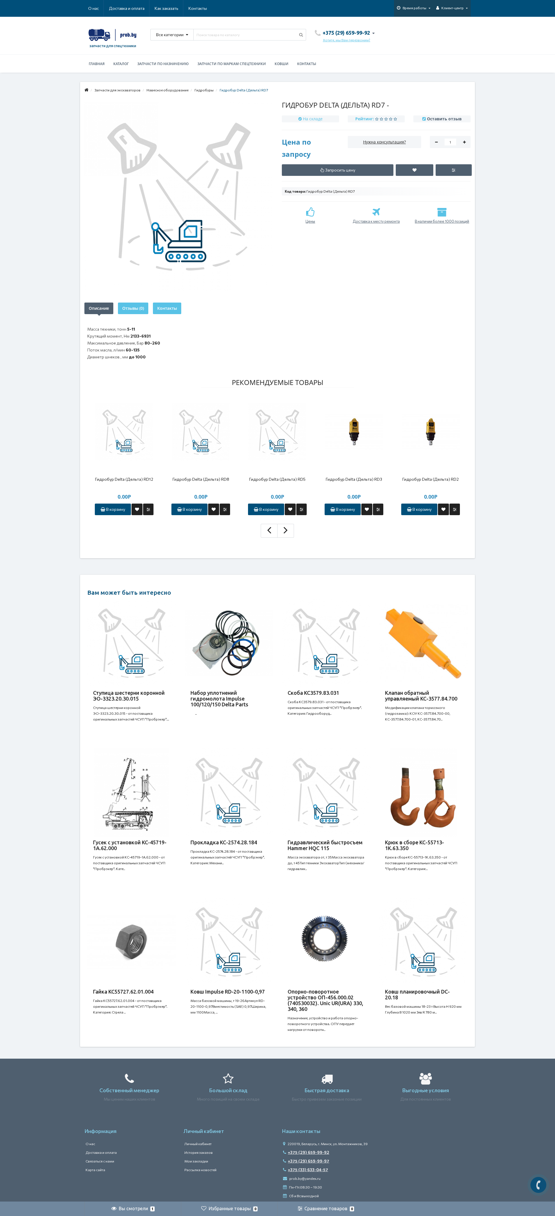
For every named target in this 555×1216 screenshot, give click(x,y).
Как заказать (166, 8)
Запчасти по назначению (163, 63)
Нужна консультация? (384, 142)
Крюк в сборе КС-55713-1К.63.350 (414, 845)
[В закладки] (137, 509)
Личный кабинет (198, 1144)
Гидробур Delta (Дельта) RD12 (124, 479)
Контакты (197, 8)
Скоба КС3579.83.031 (313, 693)
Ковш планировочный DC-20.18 (417, 994)
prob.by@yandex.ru (305, 1178)
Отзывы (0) (133, 308)
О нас (93, 8)
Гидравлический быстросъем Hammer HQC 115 (325, 845)
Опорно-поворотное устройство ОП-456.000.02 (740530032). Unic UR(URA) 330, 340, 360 (325, 1000)
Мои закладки (196, 1161)
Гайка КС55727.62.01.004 (123, 991)
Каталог (121, 63)
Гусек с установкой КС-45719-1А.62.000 (129, 845)
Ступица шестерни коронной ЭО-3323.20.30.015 (129, 695)
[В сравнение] (148, 509)
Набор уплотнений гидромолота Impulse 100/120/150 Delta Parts (219, 698)
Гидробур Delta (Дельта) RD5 (277, 479)
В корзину (115, 509)
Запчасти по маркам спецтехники (231, 63)
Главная (97, 63)
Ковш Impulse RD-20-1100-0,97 (227, 991)
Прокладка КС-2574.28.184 (223, 842)
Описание (99, 308)
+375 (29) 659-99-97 (308, 1160)
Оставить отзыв (444, 118)
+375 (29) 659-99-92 (308, 1152)
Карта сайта (95, 1170)
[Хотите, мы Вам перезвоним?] (538, 1185)
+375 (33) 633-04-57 (308, 1169)
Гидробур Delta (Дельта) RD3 (354, 479)
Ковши (281, 63)
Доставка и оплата (127, 8)
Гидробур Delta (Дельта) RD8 (201, 479)
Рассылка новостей (200, 1170)
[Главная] (86, 90)
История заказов (198, 1152)
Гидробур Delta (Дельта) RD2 (430, 479)
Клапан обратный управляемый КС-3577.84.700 (421, 695)
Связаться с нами (100, 1161)
